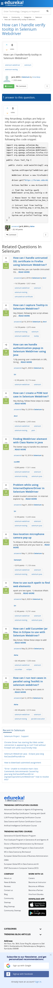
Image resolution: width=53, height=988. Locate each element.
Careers (32, 878)
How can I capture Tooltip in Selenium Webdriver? (30, 306)
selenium (27, 65)
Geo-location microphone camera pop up (28, 535)
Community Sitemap (12, 910)
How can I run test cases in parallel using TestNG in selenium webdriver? (29, 681)
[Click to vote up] (6, 44)
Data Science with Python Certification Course (22, 821)
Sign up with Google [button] (21, 965)
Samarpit (17, 560)
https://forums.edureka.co (38, 180)
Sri (15, 374)
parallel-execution (38, 719)
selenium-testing (11, 69)
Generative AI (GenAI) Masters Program (20, 835)
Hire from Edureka (36, 894)
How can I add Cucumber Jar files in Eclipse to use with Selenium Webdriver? (30, 632)
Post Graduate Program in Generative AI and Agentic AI (26, 840)
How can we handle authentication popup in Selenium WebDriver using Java (29, 349)
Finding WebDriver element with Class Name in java (30, 440)
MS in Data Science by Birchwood (17, 852)
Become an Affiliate (36, 886)
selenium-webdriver (12, 65)
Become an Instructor (37, 882)
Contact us (8, 890)
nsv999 (17, 462)
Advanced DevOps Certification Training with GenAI (24, 813)
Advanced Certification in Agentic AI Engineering (23, 809)
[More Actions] (47, 86)
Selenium (26, 77)
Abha (32, 226)
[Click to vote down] (6, 49)
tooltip (36, 336)
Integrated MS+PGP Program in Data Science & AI (24, 848)
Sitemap (7, 902)
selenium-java (37, 476)
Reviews (7, 886)
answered (15, 226)
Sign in (38, 981)
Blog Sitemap (9, 906)
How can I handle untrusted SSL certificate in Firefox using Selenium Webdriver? (30, 261)
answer (10, 86)
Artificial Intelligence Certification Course (20, 825)
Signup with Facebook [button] (22, 974)
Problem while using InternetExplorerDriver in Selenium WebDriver (28, 488)
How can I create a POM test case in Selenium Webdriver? (31, 394)
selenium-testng (21, 719)
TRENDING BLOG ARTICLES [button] (17, 934)
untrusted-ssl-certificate (24, 296)
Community (9, 898)
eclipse (29, 669)
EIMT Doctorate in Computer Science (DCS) (21, 868)
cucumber (18, 669)
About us (7, 878)
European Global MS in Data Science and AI (21, 864)
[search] (47, 11)
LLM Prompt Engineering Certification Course (22, 817)
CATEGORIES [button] (10, 929)
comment (22, 86)
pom (33, 430)
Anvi (44, 278)
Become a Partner (36, 890)
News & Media (10, 882)
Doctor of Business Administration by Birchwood (23, 844)
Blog (6, 894)
